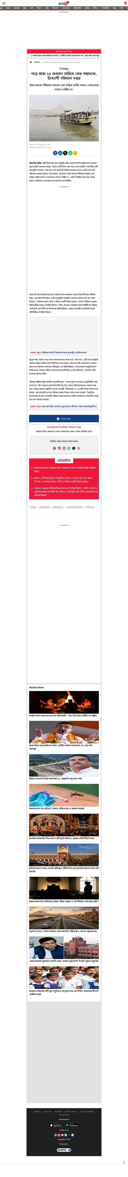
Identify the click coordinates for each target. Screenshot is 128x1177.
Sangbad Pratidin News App (64, 427)
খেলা (47, 8)
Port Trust (90, 507)
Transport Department (74, 507)
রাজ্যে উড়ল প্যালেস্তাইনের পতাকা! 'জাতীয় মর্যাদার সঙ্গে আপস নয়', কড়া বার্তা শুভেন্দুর (43, 55)
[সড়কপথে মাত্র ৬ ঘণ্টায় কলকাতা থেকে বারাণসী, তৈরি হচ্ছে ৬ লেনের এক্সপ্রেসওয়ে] (64, 918)
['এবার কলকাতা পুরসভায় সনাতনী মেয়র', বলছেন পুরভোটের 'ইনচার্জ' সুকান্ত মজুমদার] (64, 947)
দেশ (31, 8)
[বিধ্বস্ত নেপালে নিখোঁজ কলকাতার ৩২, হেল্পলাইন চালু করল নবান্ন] (64, 765)
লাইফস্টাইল (77, 8)
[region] (64, 30)
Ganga (33, 507)
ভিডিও (95, 8)
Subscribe (58, 1112)
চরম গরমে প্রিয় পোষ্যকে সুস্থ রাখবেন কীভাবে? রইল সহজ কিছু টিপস (69, 406)
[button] (55, 153)
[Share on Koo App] (75, 154)
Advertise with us (71, 1112)
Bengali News (44, 507)
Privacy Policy (64, 1115)
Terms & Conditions (87, 1112)
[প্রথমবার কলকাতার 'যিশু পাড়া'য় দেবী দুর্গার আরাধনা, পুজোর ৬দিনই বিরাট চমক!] (64, 825)
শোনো (8, 8)
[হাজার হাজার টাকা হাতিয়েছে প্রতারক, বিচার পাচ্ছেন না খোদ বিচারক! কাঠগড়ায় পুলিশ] (64, 888)
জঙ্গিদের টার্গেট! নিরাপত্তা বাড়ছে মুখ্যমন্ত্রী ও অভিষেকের (64, 352)
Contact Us (48, 1112)
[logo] (64, 3)
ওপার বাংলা (66, 8)
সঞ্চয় (114, 8)
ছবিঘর (87, 8)
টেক (121, 8)
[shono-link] (125, 3)
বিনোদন (55, 8)
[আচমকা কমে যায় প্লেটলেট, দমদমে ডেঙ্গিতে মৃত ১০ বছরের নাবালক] (64, 795)
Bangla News (58, 507)
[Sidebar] (3, 3)
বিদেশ (39, 8)
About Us (37, 1112)
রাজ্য (24, 8)
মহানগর (17, 8)
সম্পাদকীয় (105, 8)
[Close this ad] (124, 1162)
